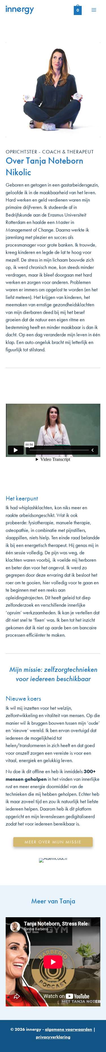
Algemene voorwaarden (68, 1029)
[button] (53, 842)
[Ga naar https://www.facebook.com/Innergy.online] (63, 1037)
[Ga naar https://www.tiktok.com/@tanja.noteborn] (49, 1037)
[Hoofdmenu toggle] (93, 9)
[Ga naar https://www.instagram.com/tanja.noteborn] (36, 1037)
